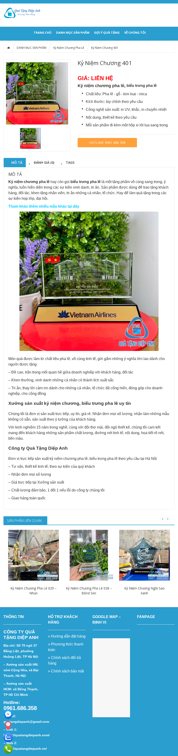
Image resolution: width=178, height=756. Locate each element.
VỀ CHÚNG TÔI (135, 32)
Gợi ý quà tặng (107, 32)
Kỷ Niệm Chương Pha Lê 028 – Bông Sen (89, 590)
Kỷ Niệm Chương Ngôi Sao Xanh (144, 590)
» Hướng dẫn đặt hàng (67, 636)
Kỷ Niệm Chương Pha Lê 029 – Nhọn (33, 590)
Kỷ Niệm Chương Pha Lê (68, 48)
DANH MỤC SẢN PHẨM (72, 32)
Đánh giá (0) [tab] (44, 162)
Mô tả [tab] (16, 162)
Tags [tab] (70, 162)
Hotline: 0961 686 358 (107, 142)
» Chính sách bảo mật (66, 671)
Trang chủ (42, 32)
